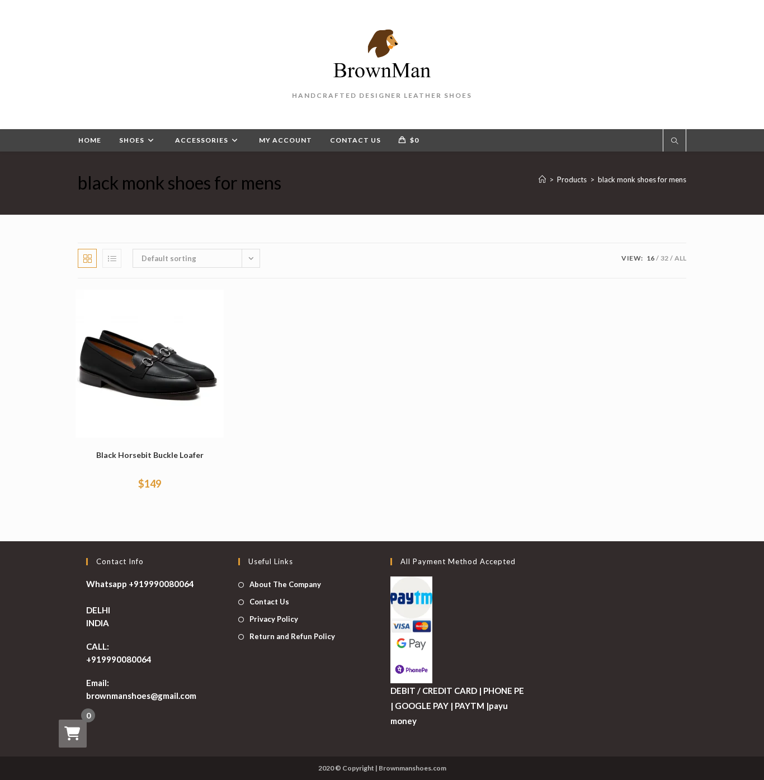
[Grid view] (87, 258)
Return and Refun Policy (292, 636)
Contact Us (269, 601)
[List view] (111, 258)
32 (664, 258)
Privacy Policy (273, 618)
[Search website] (674, 141)
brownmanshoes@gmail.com (141, 696)
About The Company (285, 584)
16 (650, 258)
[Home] (542, 179)
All (680, 258)
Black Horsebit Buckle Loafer (150, 455)
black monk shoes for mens (642, 179)
